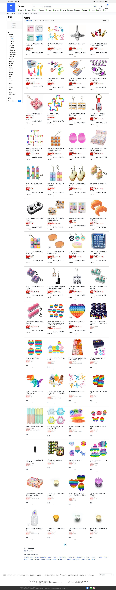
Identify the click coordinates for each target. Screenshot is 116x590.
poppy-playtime (75, 559)
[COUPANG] (32, 582)
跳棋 (88, 557)
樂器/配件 (11, 87)
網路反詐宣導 (91, 574)
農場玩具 (79, 557)
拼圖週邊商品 (13, 54)
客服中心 (102, 1)
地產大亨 (50, 557)
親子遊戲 (100, 557)
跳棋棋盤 (43, 559)
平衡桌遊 (70, 557)
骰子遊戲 (37, 557)
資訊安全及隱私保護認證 (73, 574)
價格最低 (36, 21)
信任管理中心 (39, 574)
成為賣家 (106, 1)
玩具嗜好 (19, 13)
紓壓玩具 (30, 13)
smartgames (94, 557)
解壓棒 (35, 13)
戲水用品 (11, 72)
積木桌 (93, 559)
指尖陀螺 (12, 41)
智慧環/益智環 (13, 52)
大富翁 (31, 557)
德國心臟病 (26, 557)
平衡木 (54, 557)
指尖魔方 (12, 43)
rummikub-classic (61, 559)
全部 (34, 6)
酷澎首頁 (8, 13)
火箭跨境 (14, 13)
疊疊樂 (54, 559)
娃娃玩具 (11, 70)
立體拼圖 (12, 48)
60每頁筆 (104, 21)
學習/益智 (11, 59)
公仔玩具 (11, 65)
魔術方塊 (12, 56)
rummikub (37, 559)
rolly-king (60, 557)
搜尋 (19, 101)
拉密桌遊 (105, 557)
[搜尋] (95, 6)
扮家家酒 (11, 67)
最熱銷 (47, 21)
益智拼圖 (12, 45)
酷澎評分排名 (29, 21)
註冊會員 (98, 1)
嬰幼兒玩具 (11, 61)
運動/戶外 (11, 74)
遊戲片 (10, 83)
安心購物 (57, 574)
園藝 (10, 90)
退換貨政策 (32, 574)
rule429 (84, 557)
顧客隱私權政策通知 (49, 574)
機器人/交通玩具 (12, 94)
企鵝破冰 (31, 559)
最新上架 (52, 21)
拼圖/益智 (25, 13)
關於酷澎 (4, 574)
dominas (26, 559)
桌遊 (10, 76)
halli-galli (69, 559)
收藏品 (10, 92)
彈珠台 (64, 557)
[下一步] (71, 544)
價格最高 (42, 21)
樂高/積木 (11, 63)
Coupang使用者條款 (23, 574)
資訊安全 (63, 574)
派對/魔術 (11, 81)
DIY (10, 85)
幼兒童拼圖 (12, 50)
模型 (10, 79)
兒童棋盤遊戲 (43, 557)
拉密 (74, 557)
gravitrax (83, 559)
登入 (94, 1)
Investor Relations (12, 574)
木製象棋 (88, 559)
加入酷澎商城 (83, 574)
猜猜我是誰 (49, 559)
